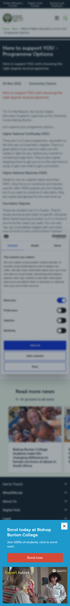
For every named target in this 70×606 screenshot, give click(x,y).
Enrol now (35, 558)
